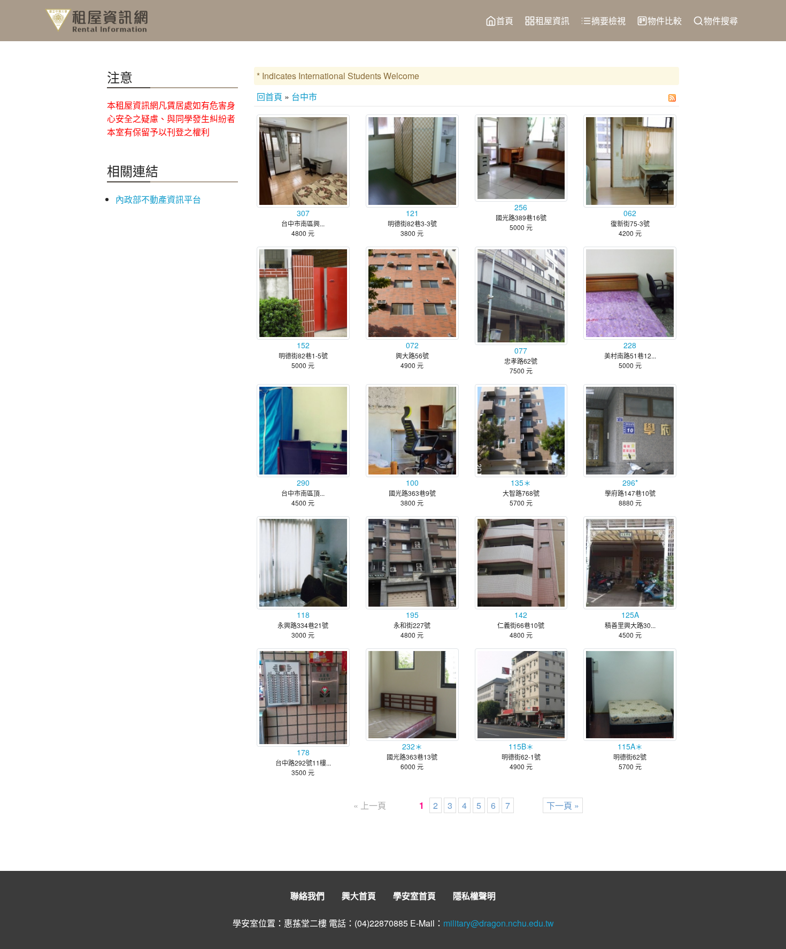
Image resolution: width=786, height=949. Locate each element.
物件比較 (665, 20)
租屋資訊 (552, 20)
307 (303, 213)
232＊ (412, 746)
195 (412, 614)
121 (412, 213)
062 (629, 213)
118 (303, 614)
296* (630, 482)
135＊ (521, 482)
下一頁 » (562, 805)
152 (303, 345)
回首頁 (269, 96)
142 (520, 614)
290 (303, 482)
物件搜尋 (721, 20)
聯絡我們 (307, 896)
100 (412, 482)
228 (629, 345)
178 (303, 752)
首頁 (504, 20)
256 (520, 207)
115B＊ (521, 746)
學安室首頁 (414, 896)
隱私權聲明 (474, 896)
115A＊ (630, 746)
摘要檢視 (608, 20)
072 (412, 345)
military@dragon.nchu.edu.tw (498, 923)
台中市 (304, 96)
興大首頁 (359, 896)
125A (630, 614)
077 (520, 350)
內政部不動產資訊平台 (158, 199)
